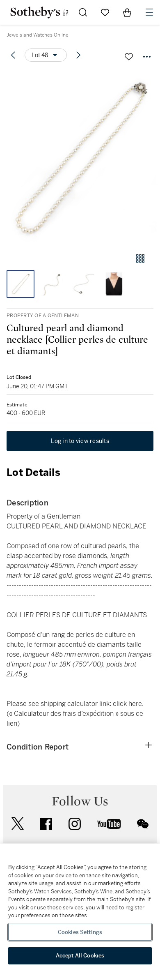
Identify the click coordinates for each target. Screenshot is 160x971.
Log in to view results (80, 441)
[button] (80, 157)
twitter (17, 823)
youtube (109, 824)
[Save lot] (128, 56)
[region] (80, 907)
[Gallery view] (140, 258)
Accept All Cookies (80, 955)
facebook (46, 824)
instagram (75, 824)
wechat (143, 824)
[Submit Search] (83, 12)
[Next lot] (78, 55)
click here (127, 703)
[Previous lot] (13, 55)
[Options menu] (147, 56)
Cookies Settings (80, 932)
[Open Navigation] (149, 12)
